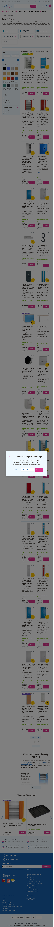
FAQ (9, 1)
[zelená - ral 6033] (4, 87)
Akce (31, 53)
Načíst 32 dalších (36, 737)
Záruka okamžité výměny (33, 889)
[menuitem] (5, 12)
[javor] (8, 74)
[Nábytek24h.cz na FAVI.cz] (4, 881)
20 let (7, 102)
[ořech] (12, 74)
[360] (43, 173)
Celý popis (36, 26)
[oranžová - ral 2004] (8, 80)
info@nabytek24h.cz (12, 859)
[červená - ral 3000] (12, 80)
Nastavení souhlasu (27, 469)
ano (6, 110)
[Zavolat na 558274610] (45, 1)
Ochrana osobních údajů (8, 904)
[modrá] (8, 69)
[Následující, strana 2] (36, 742)
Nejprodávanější (44, 51)
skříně (30, 764)
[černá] (4, 69)
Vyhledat (33, 6)
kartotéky (45, 762)
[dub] (4, 74)
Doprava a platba (31, 879)
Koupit (31, 93)
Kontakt (3, 898)
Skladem (25, 53)
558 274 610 (11, 855)
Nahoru (36, 746)
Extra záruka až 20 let (10, 839)
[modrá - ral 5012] (16, 80)
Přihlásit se (46, 866)
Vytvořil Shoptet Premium (23, 923)
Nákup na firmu (30, 877)
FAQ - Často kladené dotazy (8, 910)
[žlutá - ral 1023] (4, 80)
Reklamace (4, 1)
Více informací (16, 469)
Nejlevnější (32, 51)
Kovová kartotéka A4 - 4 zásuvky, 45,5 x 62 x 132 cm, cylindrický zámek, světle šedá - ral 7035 (39, 825)
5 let (6, 98)
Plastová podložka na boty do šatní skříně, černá (12, 825)
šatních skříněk (27, 762)
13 (38, 741)
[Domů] (1, 15)
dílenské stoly (24, 764)
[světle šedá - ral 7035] (12, 87)
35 (6, 55)
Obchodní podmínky (16, 1)
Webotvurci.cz (34, 923)
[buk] (16, 69)
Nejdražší (38, 51)
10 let (7, 100)
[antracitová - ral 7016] (8, 87)
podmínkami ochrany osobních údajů (23, 869)
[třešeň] (16, 74)
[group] (14, 817)
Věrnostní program (31, 887)
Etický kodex (5, 908)
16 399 (15, 55)
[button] (14, 831)
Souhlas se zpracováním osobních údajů (12, 906)
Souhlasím (38, 469)
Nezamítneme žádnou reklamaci (38, 839)
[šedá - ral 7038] (16, 87)
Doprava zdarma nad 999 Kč (12, 846)
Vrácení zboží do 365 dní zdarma (38, 846)
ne (6, 112)
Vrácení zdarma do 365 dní (33, 881)
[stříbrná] (12, 69)
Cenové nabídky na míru (32, 891)
